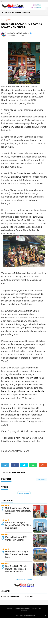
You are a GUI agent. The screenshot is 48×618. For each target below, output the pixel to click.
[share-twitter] (24, 465)
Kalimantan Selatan (13, 12)
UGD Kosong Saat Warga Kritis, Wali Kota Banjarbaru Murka (18, 511)
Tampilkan (41, 480)
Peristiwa (26, 12)
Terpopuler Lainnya (24, 579)
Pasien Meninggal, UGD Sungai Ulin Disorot (16, 538)
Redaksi (9, 609)
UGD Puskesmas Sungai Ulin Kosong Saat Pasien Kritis (17, 554)
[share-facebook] (15, 465)
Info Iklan (24, 611)
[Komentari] (43, 465)
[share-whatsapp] (33, 465)
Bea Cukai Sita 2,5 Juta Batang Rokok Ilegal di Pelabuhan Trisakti (16, 569)
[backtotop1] (46, 616)
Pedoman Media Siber (22, 609)
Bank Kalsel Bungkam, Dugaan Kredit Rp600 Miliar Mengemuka (18, 525)
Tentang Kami (36, 609)
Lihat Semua (24, 493)
